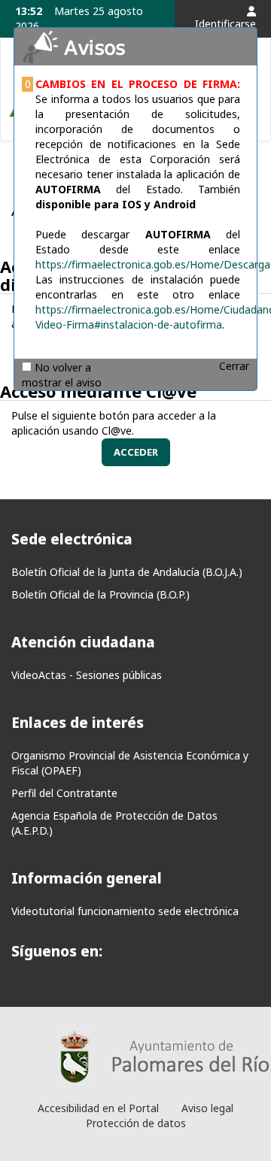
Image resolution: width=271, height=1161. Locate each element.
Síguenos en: (56, 951)
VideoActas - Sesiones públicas (86, 675)
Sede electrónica (71, 539)
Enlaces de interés (77, 722)
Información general (86, 878)
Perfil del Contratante (64, 793)
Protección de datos (136, 1123)
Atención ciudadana (83, 642)
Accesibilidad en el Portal (98, 1108)
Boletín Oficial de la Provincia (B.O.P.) (100, 594)
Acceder (136, 452)
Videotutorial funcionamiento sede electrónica (125, 911)
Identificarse (225, 24)
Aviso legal (207, 1108)
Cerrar (234, 366)
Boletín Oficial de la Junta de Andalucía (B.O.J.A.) (126, 572)
